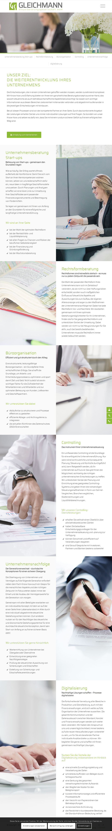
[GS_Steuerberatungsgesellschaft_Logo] (35, 6)
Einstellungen (84, 826)
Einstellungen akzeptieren (34, 826)
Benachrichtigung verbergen (61, 826)
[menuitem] (101, 6)
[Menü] (101, 6)
